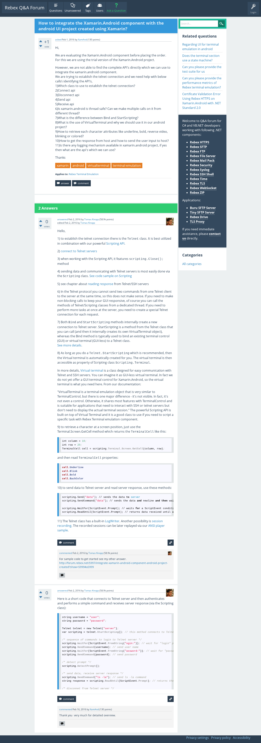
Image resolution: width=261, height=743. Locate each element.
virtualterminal (98, 165)
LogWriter (112, 521)
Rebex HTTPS (199, 142)
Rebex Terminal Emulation (84, 174)
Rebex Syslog (199, 170)
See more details (69, 345)
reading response (100, 284)
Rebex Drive (199, 217)
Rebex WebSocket (203, 188)
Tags (88, 10)
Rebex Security (201, 165)
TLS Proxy (197, 221)
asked (58, 39)
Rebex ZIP (197, 192)
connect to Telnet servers (79, 251)
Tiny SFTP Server (202, 212)
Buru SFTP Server (203, 208)
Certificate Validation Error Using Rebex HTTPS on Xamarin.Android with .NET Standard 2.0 (201, 101)
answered (62, 219)
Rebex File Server (203, 156)
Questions (55, 10)
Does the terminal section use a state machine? (201, 58)
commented (65, 553)
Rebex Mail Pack (202, 160)
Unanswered (73, 10)
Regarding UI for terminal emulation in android (200, 46)
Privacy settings (197, 738)
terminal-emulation (127, 165)
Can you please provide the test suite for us (201, 69)
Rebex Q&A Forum (24, 7)
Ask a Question (116, 10)
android (78, 165)
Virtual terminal (91, 370)
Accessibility (241, 738)
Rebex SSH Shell (202, 174)
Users (99, 10)
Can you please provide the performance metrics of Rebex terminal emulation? (201, 82)
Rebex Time (198, 179)
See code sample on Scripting (110, 276)
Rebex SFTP (198, 147)
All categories (192, 264)
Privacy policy (221, 738)
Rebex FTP (197, 151)
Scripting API (115, 243)
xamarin (63, 165)
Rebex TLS (197, 183)
